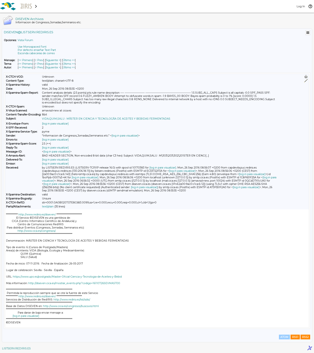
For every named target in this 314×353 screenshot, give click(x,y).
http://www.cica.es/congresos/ (37, 230)
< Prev (39, 60)
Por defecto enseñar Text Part (37, 50)
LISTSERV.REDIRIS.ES (16, 348)
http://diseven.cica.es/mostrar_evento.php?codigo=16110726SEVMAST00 (74, 283)
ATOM (284, 337)
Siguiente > (53, 60)
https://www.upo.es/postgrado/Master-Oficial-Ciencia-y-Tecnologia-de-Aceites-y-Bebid (67, 276)
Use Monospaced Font (32, 46)
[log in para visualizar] (55, 123)
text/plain (48, 206)
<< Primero (26, 60)
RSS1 (295, 337)
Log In (301, 6)
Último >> (69, 60)
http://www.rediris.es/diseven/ (37, 214)
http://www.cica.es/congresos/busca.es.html (71, 306)
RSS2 (305, 337)
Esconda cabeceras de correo (36, 53)
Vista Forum (25, 40)
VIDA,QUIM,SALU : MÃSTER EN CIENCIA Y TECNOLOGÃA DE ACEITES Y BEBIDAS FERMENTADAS (106, 118)
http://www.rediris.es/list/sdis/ (72, 299)
